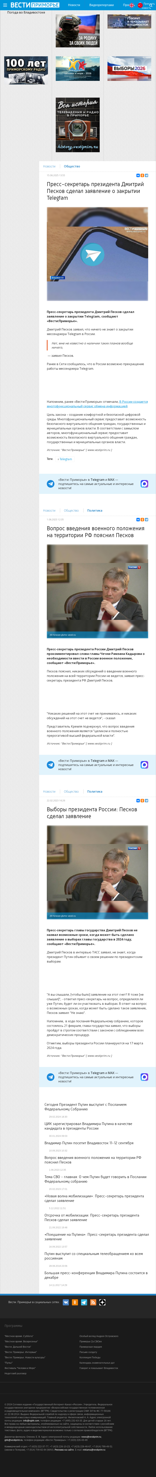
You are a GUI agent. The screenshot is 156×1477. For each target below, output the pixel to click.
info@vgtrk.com (31, 1420)
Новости (74, 5)
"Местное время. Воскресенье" (21, 1341)
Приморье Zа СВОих (91, 1341)
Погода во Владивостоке (26, 12)
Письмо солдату (88, 1352)
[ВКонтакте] (138, 175)
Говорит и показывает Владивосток (99, 1368)
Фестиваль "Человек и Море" (20, 1368)
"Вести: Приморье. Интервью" (21, 1352)
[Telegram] (146, 175)
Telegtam (66, 459)
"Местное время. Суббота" (19, 1336)
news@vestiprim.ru (91, 1437)
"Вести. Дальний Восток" (18, 1347)
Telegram (97, 480)
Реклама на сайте (64, 1449)
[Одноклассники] (142, 175)
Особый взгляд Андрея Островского (99, 1336)
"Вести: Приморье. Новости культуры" (25, 1357)
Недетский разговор (15, 1373)
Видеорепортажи (101, 5)
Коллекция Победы (90, 1357)
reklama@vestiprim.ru (94, 1449)
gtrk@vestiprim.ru (14, 1440)
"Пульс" (9, 1363)
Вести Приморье (35, 5)
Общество (72, 166)
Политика (94, 510)
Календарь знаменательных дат (97, 1363)
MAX (111, 480)
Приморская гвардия (91, 1347)
